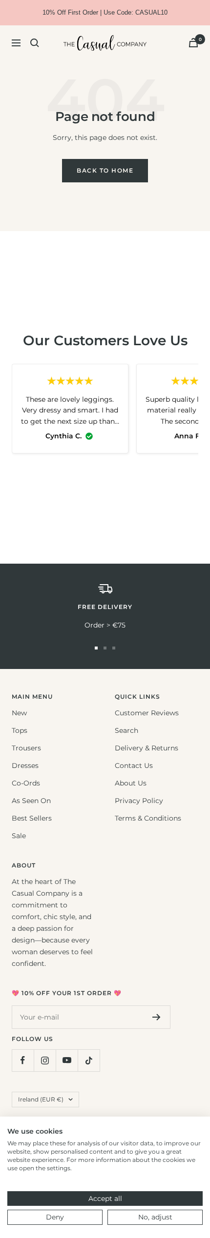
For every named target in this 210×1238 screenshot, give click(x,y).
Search (126, 730)
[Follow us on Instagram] (45, 1060)
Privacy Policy (139, 800)
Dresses (25, 765)
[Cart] (193, 42)
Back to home (105, 170)
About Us (131, 783)
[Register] (156, 1017)
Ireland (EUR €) (40, 1099)
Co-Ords (26, 783)
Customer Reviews (147, 712)
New (19, 712)
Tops (19, 730)
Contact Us (134, 765)
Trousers (26, 748)
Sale (19, 835)
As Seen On (31, 800)
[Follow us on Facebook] (23, 1060)
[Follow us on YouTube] (67, 1060)
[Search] (34, 43)
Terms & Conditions (148, 818)
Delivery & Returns (146, 748)
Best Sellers (32, 818)
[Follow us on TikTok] (89, 1060)
